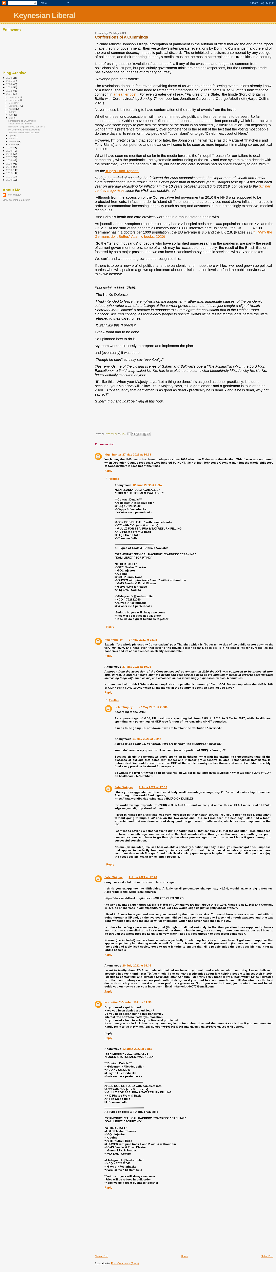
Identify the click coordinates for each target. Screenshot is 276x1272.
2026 (9, 77)
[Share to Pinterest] (149, 434)
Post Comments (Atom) (125, 1263)
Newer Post (101, 1256)
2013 (9, 170)
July (11, 112)
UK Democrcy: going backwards (24, 129)
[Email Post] (129, 434)
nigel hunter (112, 454)
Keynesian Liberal (44, 15)
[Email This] (133, 434)
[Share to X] (141, 434)
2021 (9, 94)
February (13, 141)
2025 (9, 81)
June (11, 115)
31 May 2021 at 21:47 (147, 738)
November (14, 100)
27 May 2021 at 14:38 (136, 454)
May (11, 118)
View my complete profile (16, 200)
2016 (9, 160)
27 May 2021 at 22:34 (153, 707)
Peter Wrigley (113, 639)
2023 (9, 87)
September (14, 106)
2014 (9, 167)
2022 (9, 90)
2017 (9, 157)
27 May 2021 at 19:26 (136, 666)
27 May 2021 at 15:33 (143, 639)
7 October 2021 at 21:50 (135, 1002)
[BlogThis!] (137, 434)
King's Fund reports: (122, 171)
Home (184, 1256)
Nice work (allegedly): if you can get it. (26, 126)
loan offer (111, 1002)
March (12, 138)
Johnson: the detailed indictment (23, 132)
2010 (9, 179)
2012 (9, 173)
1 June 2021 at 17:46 (143, 877)
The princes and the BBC (20, 123)
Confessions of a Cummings (22, 121)
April (11, 135)
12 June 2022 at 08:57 (147, 485)
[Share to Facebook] (145, 434)
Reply (108, 470)
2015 (9, 163)
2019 (9, 150)
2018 (9, 154)
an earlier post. (125, 94)
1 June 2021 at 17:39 (153, 787)
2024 (9, 84)
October (13, 103)
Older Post (267, 1256)
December (14, 97)
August (12, 109)
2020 (9, 147)
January (13, 144)
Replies (114, 478)
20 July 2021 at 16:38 (136, 965)
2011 (9, 176)
